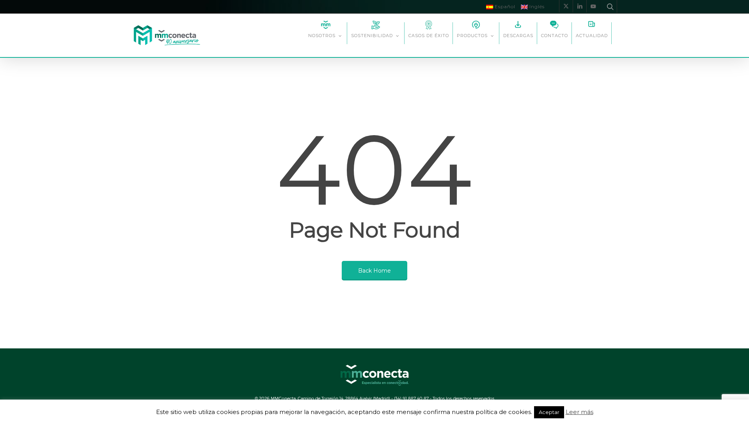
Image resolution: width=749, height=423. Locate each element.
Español (504, 6)
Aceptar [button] (549, 412)
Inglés (536, 6)
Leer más (579, 412)
